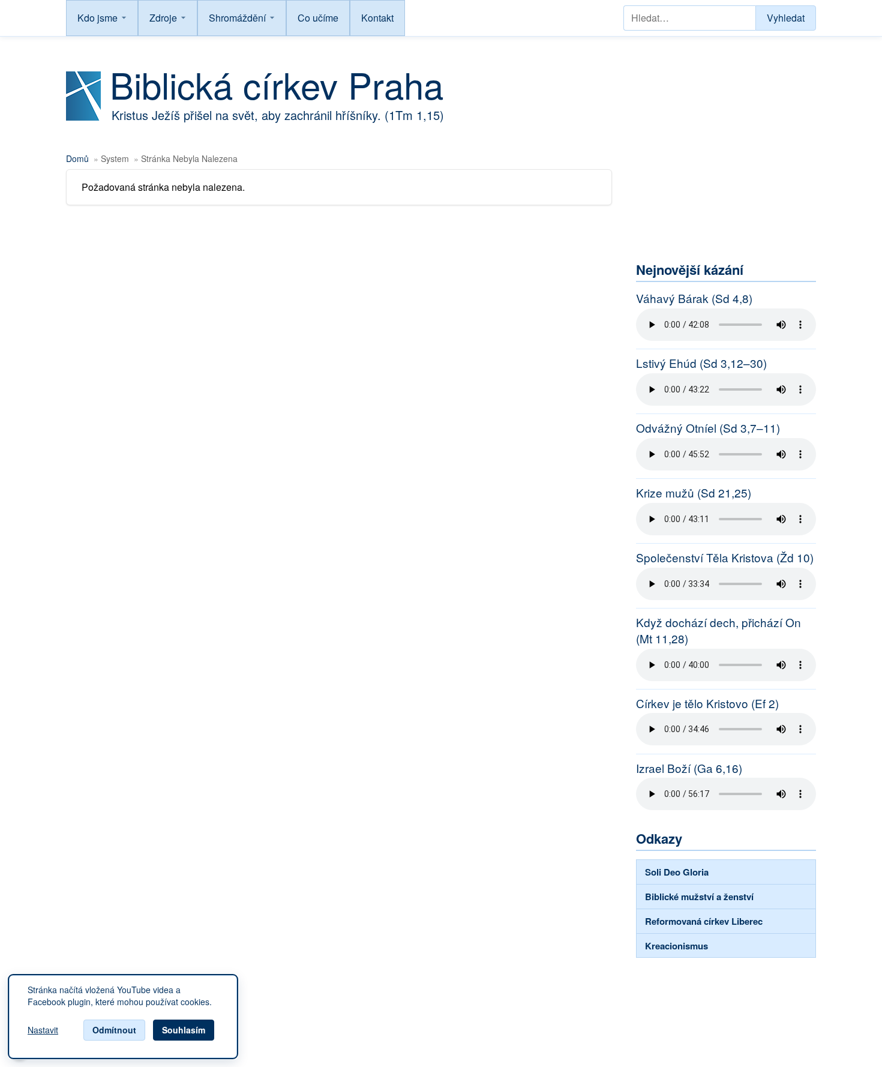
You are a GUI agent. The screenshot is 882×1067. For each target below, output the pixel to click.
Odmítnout (114, 1030)
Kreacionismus (676, 945)
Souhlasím (183, 1030)
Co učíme (318, 18)
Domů (77, 158)
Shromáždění (237, 18)
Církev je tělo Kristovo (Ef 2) (707, 703)
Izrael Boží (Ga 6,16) (689, 768)
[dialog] (123, 1016)
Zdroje (163, 18)
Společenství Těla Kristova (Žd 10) (725, 557)
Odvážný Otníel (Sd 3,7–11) (708, 428)
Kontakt (377, 18)
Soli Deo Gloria (677, 872)
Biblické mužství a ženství (699, 896)
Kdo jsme (97, 18)
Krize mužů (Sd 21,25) (693, 492)
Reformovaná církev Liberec (704, 921)
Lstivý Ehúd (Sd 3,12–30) (701, 363)
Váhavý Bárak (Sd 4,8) (694, 298)
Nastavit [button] (43, 1030)
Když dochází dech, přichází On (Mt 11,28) (718, 630)
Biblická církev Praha (276, 84)
